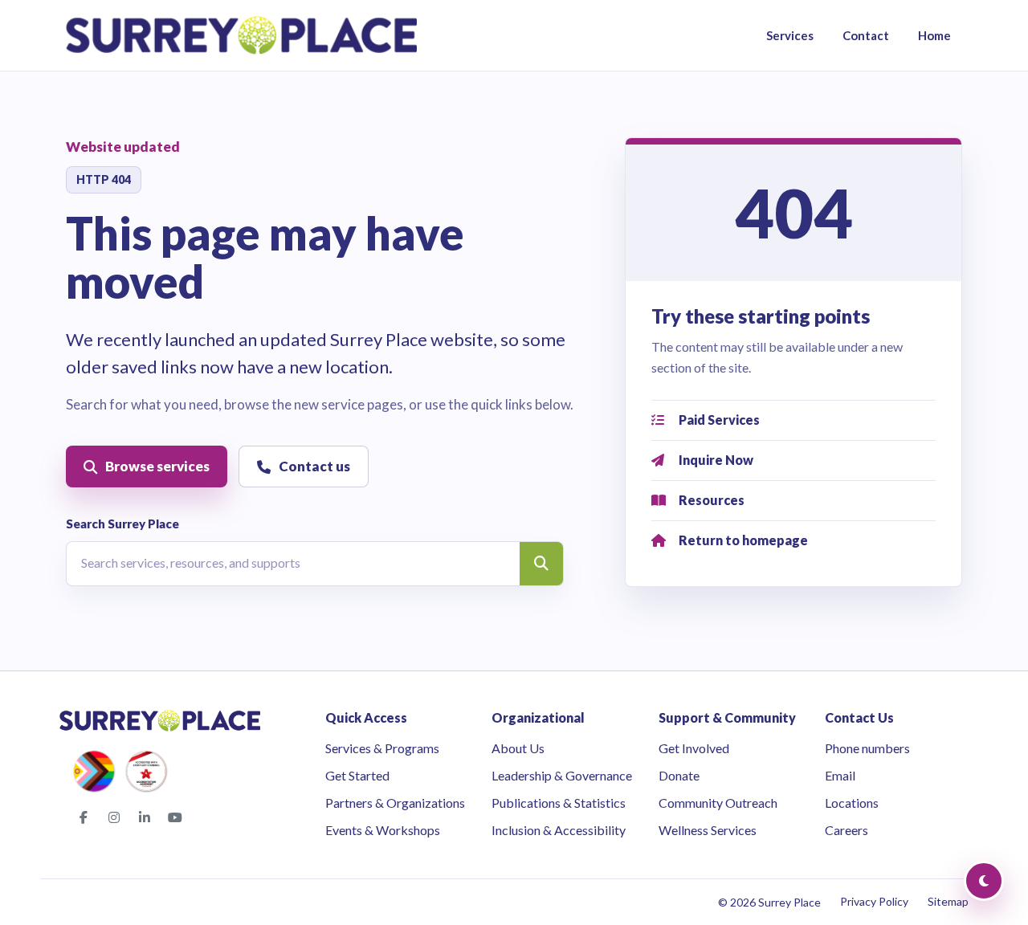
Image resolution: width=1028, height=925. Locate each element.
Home (934, 35)
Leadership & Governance (562, 775)
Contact (865, 35)
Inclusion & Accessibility (559, 829)
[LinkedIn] (144, 817)
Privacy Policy (874, 901)
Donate (679, 775)
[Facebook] (83, 817)
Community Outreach (718, 802)
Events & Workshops (382, 829)
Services (790, 35)
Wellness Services (708, 829)
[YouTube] (175, 817)
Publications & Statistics (559, 802)
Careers (846, 829)
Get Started (357, 775)
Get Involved (694, 748)
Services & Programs (382, 748)
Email (840, 775)
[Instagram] (114, 817)
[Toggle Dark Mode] (984, 881)
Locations (852, 802)
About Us (518, 748)
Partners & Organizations (395, 802)
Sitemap (948, 901)
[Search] (541, 563)
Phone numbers (867, 748)
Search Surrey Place (122, 523)
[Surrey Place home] (241, 35)
